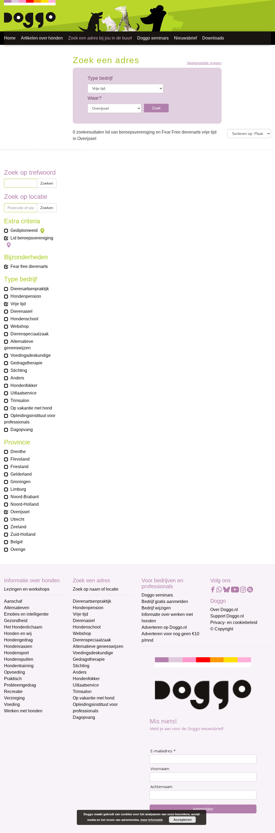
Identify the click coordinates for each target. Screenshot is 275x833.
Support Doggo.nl (227, 616)
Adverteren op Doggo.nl (164, 627)
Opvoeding (14, 672)
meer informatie (151, 820)
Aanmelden (203, 809)
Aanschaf (13, 601)
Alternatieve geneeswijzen (98, 646)
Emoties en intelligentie (26, 614)
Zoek (156, 108)
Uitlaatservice (86, 685)
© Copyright (221, 629)
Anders (79, 672)
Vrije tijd (80, 614)
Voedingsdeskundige (93, 653)
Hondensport (16, 653)
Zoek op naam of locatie (95, 589)
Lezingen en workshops (26, 589)
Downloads (213, 38)
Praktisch (13, 678)
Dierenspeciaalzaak (92, 640)
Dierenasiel (84, 620)
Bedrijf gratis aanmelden (165, 601)
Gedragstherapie (89, 659)
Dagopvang (84, 717)
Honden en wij (18, 633)
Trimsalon (82, 691)
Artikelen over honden (42, 38)
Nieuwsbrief (185, 38)
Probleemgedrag (20, 685)
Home (10, 38)
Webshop (82, 633)
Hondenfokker (86, 678)
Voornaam (159, 768)
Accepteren (182, 819)
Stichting (81, 665)
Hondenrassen (18, 646)
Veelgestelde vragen (204, 63)
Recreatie (13, 691)
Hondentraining (19, 665)
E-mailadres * (163, 750)
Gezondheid (15, 620)
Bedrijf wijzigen (156, 608)
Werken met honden (23, 711)
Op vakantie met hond (93, 698)
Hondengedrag (18, 640)
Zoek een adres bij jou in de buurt (100, 38)
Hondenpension (88, 607)
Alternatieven (16, 607)
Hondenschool (87, 627)
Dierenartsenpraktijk (92, 601)
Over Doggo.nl (224, 609)
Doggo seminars (153, 38)
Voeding (12, 704)
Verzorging (14, 698)
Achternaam (161, 786)
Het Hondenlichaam (23, 627)
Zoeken (46, 183)
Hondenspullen (18, 659)
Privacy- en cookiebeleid (233, 622)
